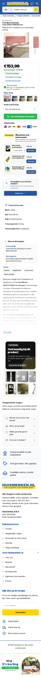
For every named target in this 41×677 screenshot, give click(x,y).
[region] (20, 45)
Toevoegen (31, 150)
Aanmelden (20, 612)
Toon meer (7, 332)
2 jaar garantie (36, 16)
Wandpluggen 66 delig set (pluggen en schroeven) (18, 168)
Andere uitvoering (11, 105)
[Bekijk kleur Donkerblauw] (15, 98)
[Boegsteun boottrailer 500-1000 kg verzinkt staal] (34, 388)
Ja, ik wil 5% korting (10, 667)
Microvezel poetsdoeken (17, 146)
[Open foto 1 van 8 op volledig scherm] (16, 45)
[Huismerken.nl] (18, 486)
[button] (3, 3)
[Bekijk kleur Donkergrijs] (22, 98)
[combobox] (26, 9)
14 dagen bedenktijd (23, 16)
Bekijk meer (19, 193)
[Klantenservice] (31, 3)
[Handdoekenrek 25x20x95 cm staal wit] (22, 376)
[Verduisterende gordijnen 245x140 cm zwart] (11, 376)
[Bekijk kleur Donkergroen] (30, 98)
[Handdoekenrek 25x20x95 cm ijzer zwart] (34, 376)
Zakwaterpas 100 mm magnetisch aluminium (18, 157)
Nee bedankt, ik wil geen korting (10, 670)
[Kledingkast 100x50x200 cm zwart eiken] (11, 388)
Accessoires (7, 20)
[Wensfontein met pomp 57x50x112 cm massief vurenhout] (22, 388)
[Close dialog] (1, 655)
